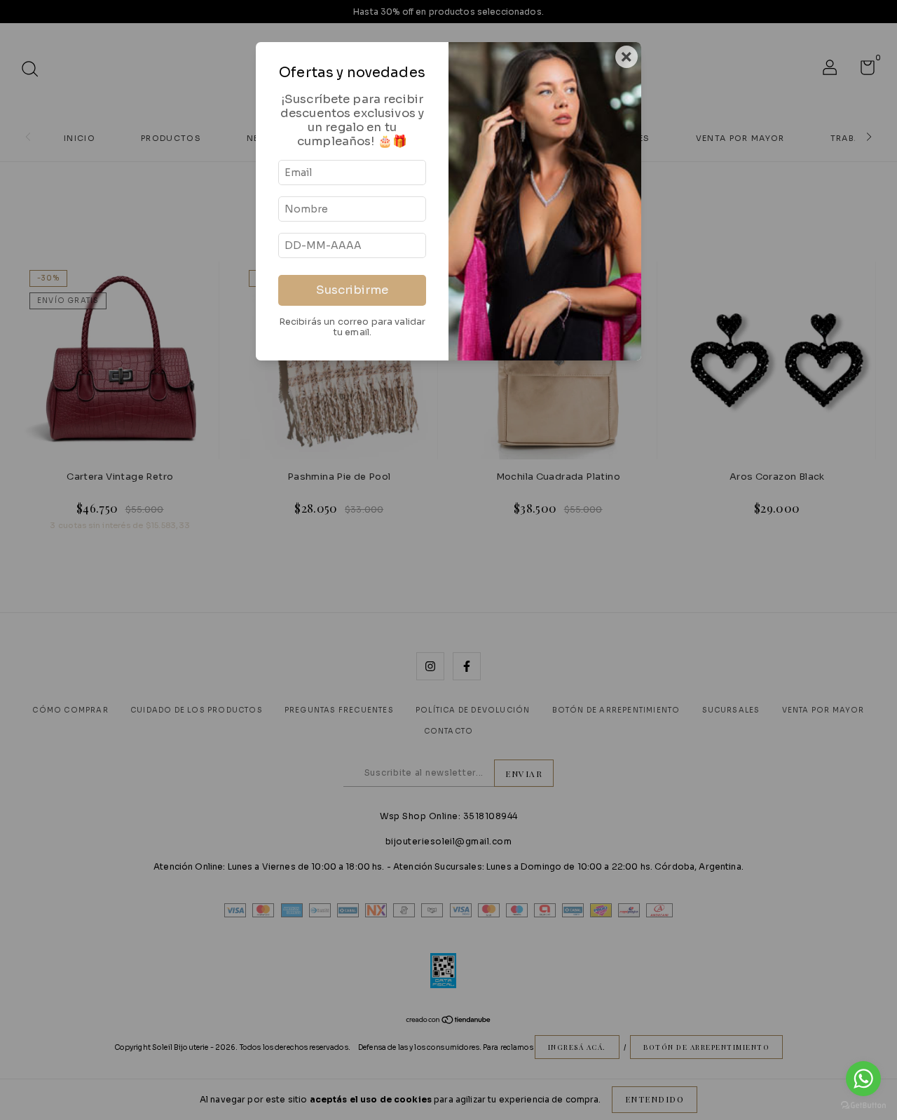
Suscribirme (352, 290)
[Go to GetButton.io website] (863, 1105)
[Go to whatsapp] (863, 1078)
